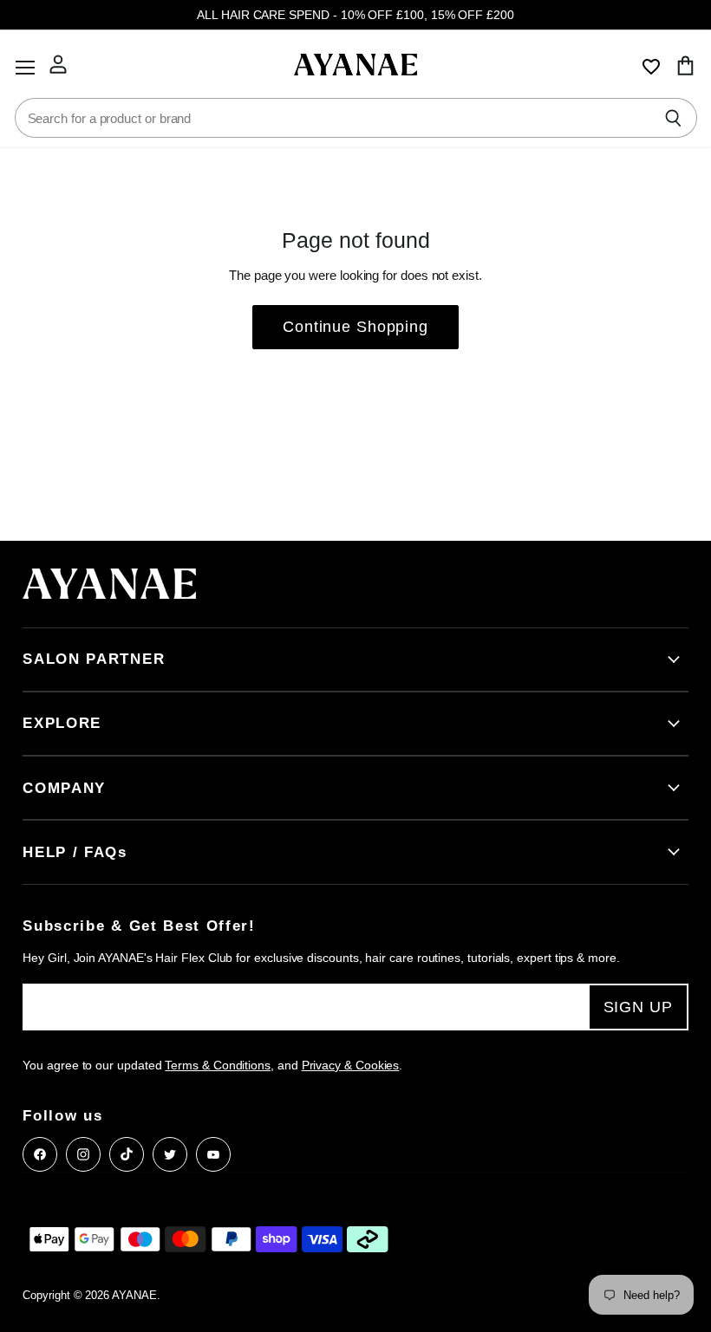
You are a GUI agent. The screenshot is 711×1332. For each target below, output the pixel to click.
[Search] (674, 118)
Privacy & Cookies (351, 1065)
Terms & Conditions (218, 1065)
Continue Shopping (355, 326)
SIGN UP (638, 1007)
